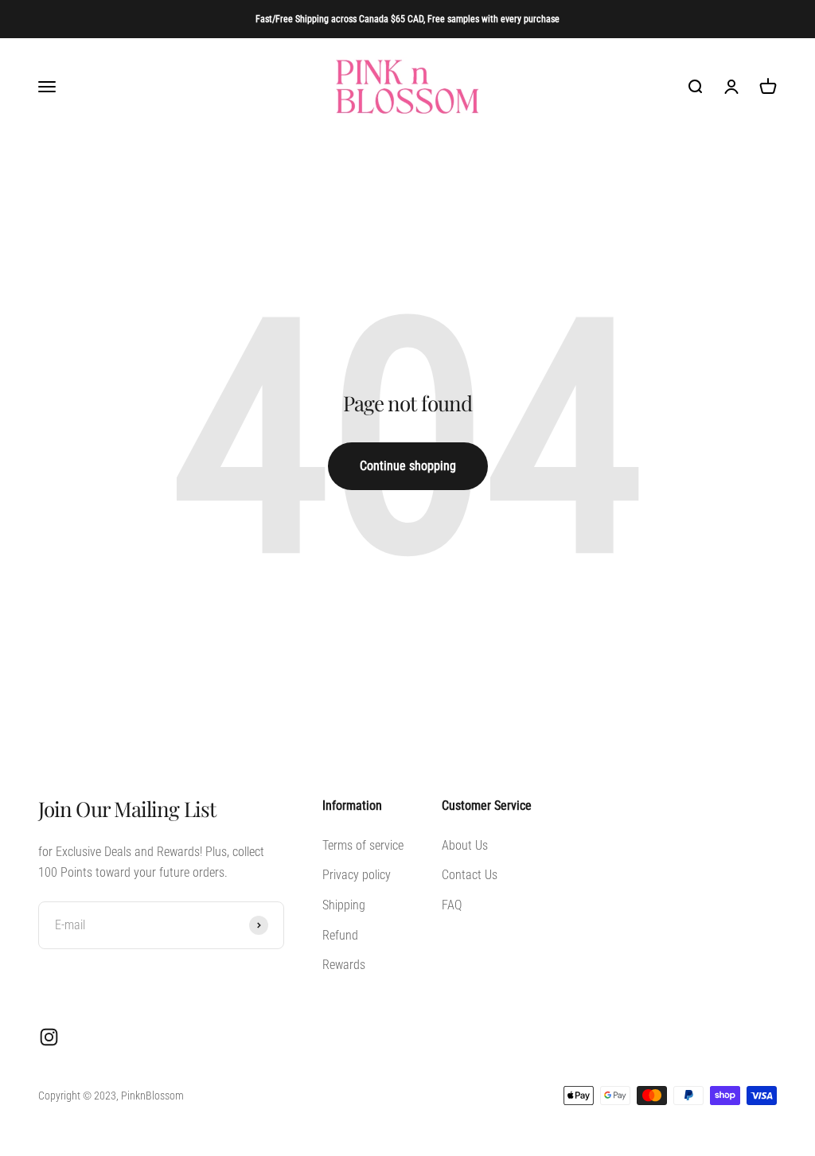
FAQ (452, 905)
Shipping (343, 905)
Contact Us (469, 874)
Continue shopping (408, 465)
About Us (465, 845)
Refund (340, 935)
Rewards (343, 964)
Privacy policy (356, 874)
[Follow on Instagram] (49, 1037)
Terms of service (363, 845)
